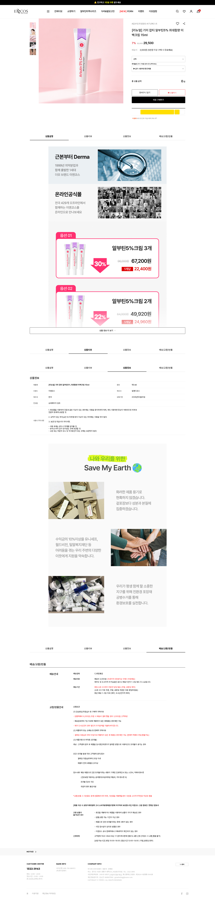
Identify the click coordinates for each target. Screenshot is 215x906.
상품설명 (49, 136)
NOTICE (30, 852)
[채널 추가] (177, 112)
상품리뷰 (88, 136)
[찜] (182, 112)
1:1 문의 (182, 864)
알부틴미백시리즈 (88, 11)
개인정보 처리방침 (49, 893)
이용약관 (35, 893)
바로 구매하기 (158, 100)
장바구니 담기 (144, 92)
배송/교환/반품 (166, 136)
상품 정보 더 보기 (106, 330)
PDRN (126, 11)
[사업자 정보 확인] (116, 874)
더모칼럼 (153, 11)
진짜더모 (58, 11)
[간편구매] (157, 112)
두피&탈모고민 (108, 11)
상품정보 (127, 136)
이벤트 (141, 11)
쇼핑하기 (71, 11)
